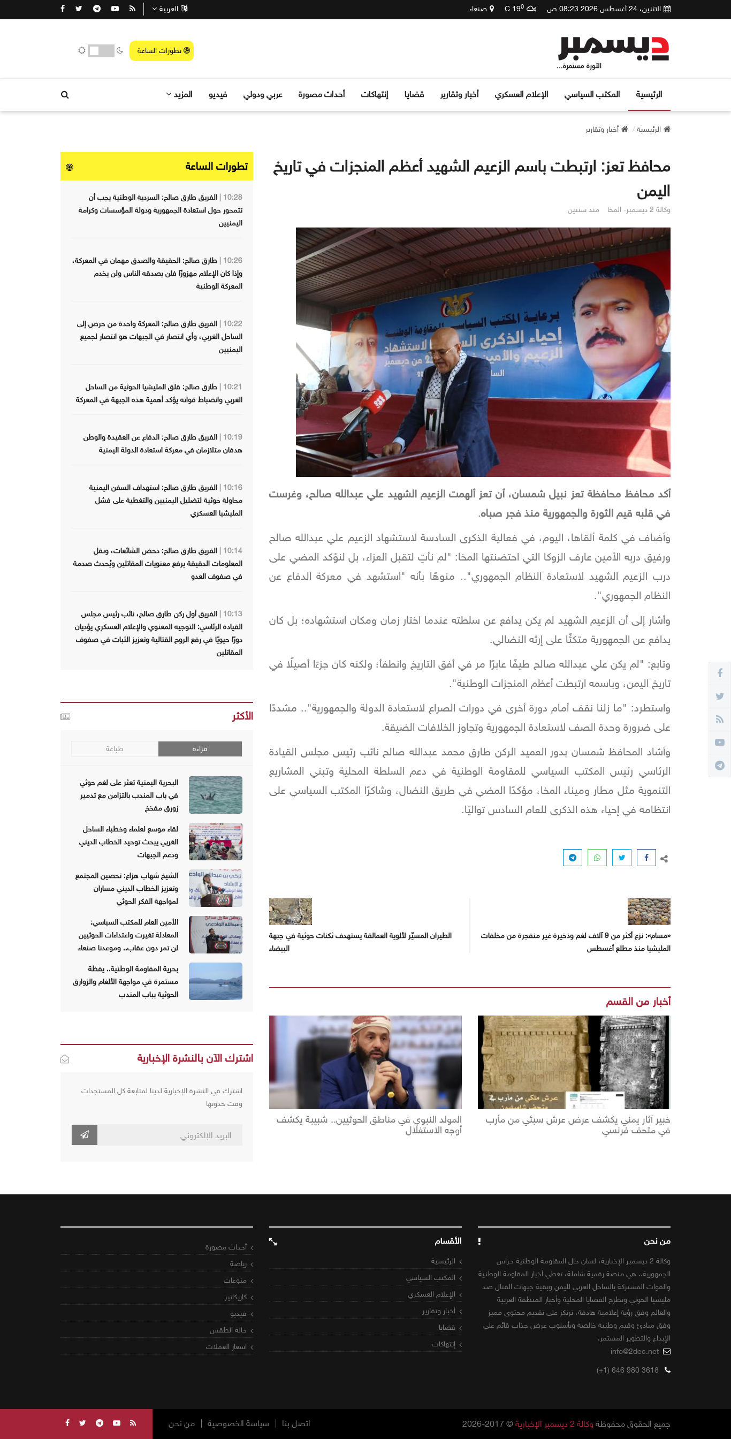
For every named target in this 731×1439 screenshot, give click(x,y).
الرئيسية (649, 94)
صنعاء (478, 9)
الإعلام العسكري (522, 94)
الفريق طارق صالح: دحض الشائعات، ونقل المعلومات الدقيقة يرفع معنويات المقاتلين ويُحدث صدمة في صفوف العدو (157, 563)
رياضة (238, 1264)
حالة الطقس (228, 1330)
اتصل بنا (296, 1423)
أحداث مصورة (322, 94)
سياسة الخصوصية (238, 1423)
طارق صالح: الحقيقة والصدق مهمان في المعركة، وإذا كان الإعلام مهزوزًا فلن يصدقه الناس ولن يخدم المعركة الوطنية (157, 273)
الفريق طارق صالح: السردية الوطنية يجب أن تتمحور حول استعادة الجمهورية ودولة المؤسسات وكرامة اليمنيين (160, 210)
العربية (168, 9)
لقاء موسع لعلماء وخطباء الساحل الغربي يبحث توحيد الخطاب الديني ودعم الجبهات (128, 842)
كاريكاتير (236, 1297)
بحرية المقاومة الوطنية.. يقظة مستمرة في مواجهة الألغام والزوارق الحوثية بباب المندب (125, 981)
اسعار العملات (226, 1347)
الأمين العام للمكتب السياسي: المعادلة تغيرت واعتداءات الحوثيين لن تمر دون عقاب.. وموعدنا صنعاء (128, 935)
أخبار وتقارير (459, 94)
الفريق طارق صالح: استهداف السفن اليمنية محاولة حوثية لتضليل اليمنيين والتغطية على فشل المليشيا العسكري (165, 500)
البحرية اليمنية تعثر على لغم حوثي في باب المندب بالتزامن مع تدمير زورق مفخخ (129, 795)
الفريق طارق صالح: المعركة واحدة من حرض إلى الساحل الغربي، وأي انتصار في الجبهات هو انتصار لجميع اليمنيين (159, 336)
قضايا (414, 94)
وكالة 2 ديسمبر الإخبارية (554, 1423)
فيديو (218, 94)
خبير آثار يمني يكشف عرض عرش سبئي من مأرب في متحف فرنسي (578, 1125)
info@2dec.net (635, 1351)
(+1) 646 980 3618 (628, 1370)
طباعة (115, 749)
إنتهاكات (375, 94)
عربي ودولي (263, 94)
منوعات (235, 1280)
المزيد (183, 94)
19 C (514, 8)
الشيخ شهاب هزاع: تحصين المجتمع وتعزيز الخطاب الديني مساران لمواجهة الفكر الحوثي (126, 888)
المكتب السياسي (592, 94)
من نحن (182, 1423)
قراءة (200, 749)
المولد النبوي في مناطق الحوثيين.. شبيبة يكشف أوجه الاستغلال (369, 1125)
